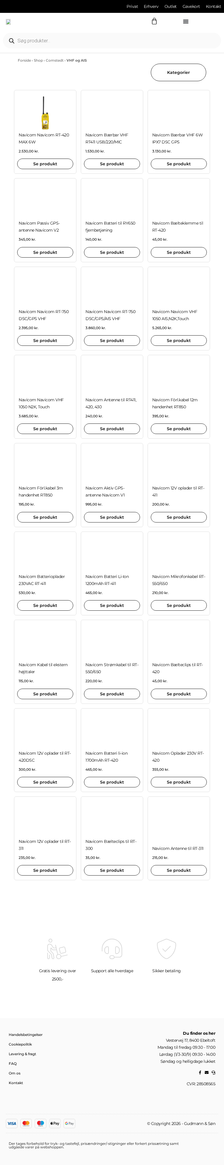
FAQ (13, 1063)
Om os (14, 1073)
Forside (24, 60)
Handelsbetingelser (26, 1034)
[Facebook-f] (200, 1072)
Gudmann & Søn (200, 1123)
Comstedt (55, 60)
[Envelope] (207, 1072)
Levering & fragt (22, 1054)
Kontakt (16, 1083)
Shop (38, 60)
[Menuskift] (186, 21)
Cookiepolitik (20, 1044)
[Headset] (213, 1072)
